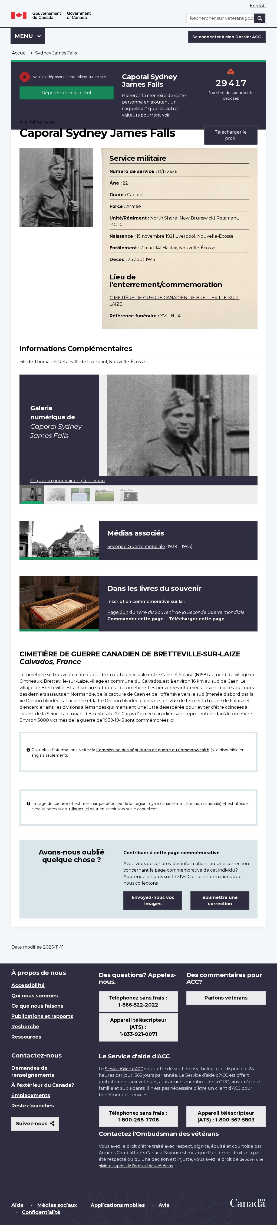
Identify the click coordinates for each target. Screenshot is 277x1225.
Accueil (20, 53)
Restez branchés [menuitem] (32, 1106)
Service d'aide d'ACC (124, 1068)
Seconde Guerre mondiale (136, 546)
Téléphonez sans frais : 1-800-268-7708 (138, 1116)
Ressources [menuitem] (26, 1037)
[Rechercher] (260, 18)
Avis (164, 1205)
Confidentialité (41, 1212)
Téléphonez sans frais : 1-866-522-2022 (138, 1001)
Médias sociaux (57, 1205)
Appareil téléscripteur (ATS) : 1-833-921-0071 (138, 1027)
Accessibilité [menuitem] (28, 985)
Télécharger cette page (197, 618)
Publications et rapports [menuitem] (42, 1016)
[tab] (31, 494)
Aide (17, 1205)
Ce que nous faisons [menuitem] (37, 1006)
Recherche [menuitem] (25, 1027)
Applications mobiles (118, 1205)
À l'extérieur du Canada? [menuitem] (42, 1085)
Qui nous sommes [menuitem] (34, 996)
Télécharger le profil (231, 135)
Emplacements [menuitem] (30, 1095)
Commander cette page (135, 618)
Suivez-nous (37, 1125)
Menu (30, 36)
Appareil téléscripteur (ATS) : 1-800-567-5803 (226, 1116)
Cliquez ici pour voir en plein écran (67, 480)
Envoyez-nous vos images (153, 900)
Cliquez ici (79, 809)
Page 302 (117, 612)
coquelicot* (134, 108)
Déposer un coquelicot (67, 92)
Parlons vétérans (226, 998)
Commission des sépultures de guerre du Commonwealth (152, 749)
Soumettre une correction (220, 900)
